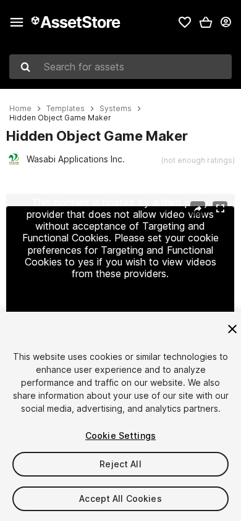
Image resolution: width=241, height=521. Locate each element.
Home (20, 108)
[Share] (197, 208)
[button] (205, 22)
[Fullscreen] (220, 208)
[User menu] (225, 22)
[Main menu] (16, 22)
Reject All (120, 464)
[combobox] (120, 66)
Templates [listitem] (65, 108)
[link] (184, 22)
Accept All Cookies (120, 498)
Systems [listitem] (115, 108)
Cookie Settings (120, 435)
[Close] (232, 329)
